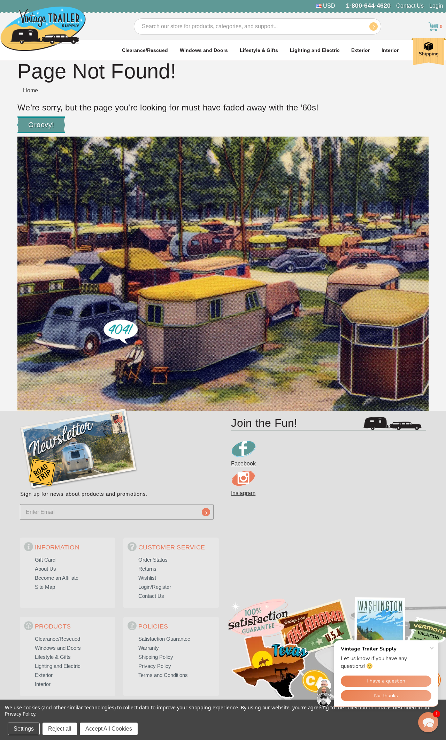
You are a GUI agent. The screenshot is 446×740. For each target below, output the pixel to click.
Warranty (148, 648)
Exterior (360, 50)
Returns (147, 569)
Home (30, 90)
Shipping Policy (155, 657)
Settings (24, 729)
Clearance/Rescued (145, 50)
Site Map (45, 587)
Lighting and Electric (315, 50)
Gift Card (45, 560)
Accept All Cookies (108, 729)
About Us (45, 569)
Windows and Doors (204, 50)
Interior (390, 50)
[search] (373, 26)
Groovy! (41, 125)
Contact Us (410, 6)
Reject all (59, 729)
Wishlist (147, 578)
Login (436, 6)
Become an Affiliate (56, 578)
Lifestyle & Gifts (259, 50)
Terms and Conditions (163, 675)
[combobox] (257, 26)
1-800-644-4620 (368, 5)
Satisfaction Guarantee (164, 639)
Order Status (153, 560)
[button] (428, 722)
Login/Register (154, 587)
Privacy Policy (154, 666)
